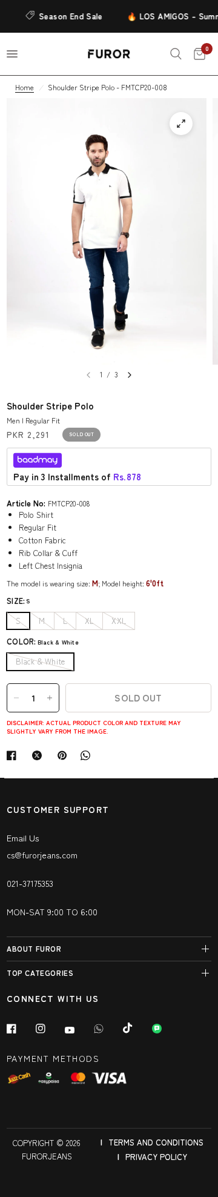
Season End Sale (67, 16)
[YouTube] (78, 1029)
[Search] (176, 54)
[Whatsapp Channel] (165, 1028)
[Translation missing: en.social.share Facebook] (14, 755)
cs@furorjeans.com (42, 855)
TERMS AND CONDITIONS (155, 1142)
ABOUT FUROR (34, 948)
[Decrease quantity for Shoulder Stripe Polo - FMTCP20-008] (16, 698)
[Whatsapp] (107, 1028)
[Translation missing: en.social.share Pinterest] (65, 755)
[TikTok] (136, 1028)
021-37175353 (30, 883)
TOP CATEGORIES (40, 972)
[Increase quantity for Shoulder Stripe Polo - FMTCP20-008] (50, 698)
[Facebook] (20, 1028)
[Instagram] (49, 1028)
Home (24, 87)
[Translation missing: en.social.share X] (39, 755)
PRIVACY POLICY (156, 1156)
